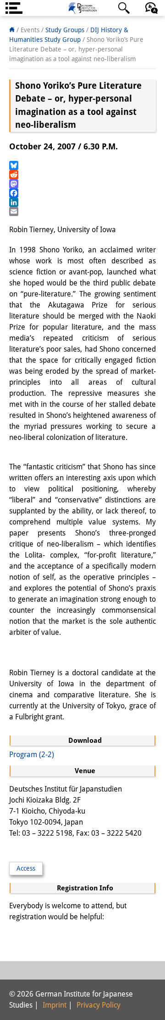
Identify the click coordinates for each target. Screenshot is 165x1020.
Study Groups (64, 30)
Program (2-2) (31, 754)
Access (25, 868)
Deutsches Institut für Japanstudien (82, 8)
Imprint (54, 1005)
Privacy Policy (99, 1005)
